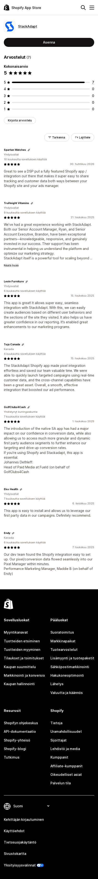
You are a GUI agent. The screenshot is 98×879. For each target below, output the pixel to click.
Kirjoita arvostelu (20, 120)
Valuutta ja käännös (66, 693)
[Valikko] (91, 7)
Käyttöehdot (14, 831)
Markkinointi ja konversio (24, 675)
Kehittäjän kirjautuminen (24, 819)
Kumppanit (59, 757)
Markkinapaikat (62, 641)
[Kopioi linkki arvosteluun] (29, 150)
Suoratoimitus (62, 632)
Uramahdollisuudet (66, 731)
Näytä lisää (11, 265)
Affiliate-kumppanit (66, 766)
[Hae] (83, 7)
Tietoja (56, 723)
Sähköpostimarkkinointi (69, 667)
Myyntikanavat (16, 632)
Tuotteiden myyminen (22, 650)
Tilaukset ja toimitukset (24, 658)
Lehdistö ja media (65, 749)
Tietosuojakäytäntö (20, 842)
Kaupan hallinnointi (19, 684)
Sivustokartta (15, 854)
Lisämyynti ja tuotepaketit (72, 658)
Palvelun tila (60, 783)
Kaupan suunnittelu (20, 667)
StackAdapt (27, 26)
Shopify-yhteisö (17, 740)
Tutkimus (12, 757)
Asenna (49, 42)
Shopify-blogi (15, 749)
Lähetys (57, 684)
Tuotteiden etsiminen (22, 641)
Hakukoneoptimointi (67, 675)
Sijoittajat (58, 740)
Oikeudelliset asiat (66, 774)
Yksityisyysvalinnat (20, 865)
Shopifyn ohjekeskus (21, 723)
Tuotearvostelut (64, 650)
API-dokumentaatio (20, 731)
